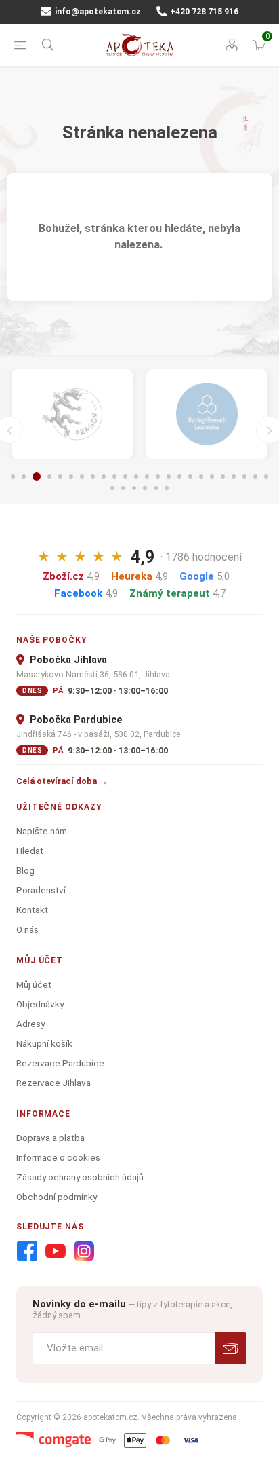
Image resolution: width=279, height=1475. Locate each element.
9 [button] (104, 476)
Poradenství (41, 889)
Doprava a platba (50, 1137)
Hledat (29, 850)
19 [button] (212, 476)
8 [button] (93, 476)
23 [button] (255, 476)
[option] (72, 414)
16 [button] (179, 476)
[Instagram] (84, 1252)
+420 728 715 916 (203, 11)
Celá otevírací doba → (62, 781)
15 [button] (169, 476)
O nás (27, 929)
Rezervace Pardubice (60, 1063)
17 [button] (190, 476)
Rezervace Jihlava (53, 1082)
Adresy (30, 1023)
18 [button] (201, 476)
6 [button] (71, 476)
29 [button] (156, 488)
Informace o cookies (58, 1157)
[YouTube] (55, 1252)
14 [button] (158, 476)
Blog (25, 870)
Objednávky (40, 1003)
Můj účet (33, 984)
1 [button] (13, 476)
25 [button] (112, 488)
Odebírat (230, 1348)
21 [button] (234, 476)
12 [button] (136, 476)
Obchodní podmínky (56, 1196)
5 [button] (60, 476)
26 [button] (123, 488)
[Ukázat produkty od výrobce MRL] (207, 414)
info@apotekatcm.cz (97, 11)
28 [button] (145, 488)
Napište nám (41, 830)
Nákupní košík (44, 1043)
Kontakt (32, 909)
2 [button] (24, 476)
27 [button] (134, 488)
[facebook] (27, 1252)
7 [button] (82, 476)
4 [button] (49, 476)
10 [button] (114, 476)
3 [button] (37, 476)
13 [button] (147, 476)
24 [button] (266, 476)
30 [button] (167, 488)
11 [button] (125, 476)
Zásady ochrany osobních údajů (80, 1177)
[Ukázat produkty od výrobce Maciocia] (72, 414)
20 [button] (223, 476)
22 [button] (244, 476)
